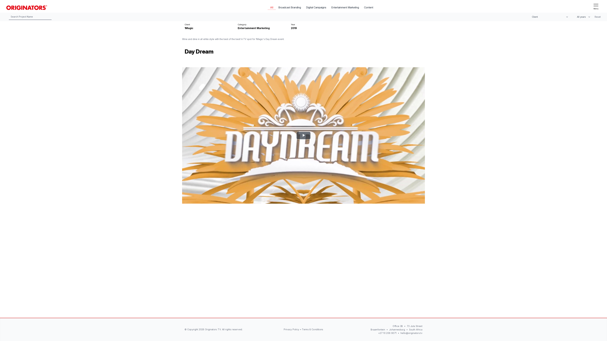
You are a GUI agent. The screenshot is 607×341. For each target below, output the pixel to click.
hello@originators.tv (411, 333)
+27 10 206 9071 (387, 333)
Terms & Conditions (312, 329)
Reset (598, 16)
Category (242, 24)
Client (187, 24)
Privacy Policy (291, 329)
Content (368, 7)
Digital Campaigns (316, 7)
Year (293, 24)
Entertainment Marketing (345, 7)
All (271, 7)
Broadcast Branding (289, 7)
